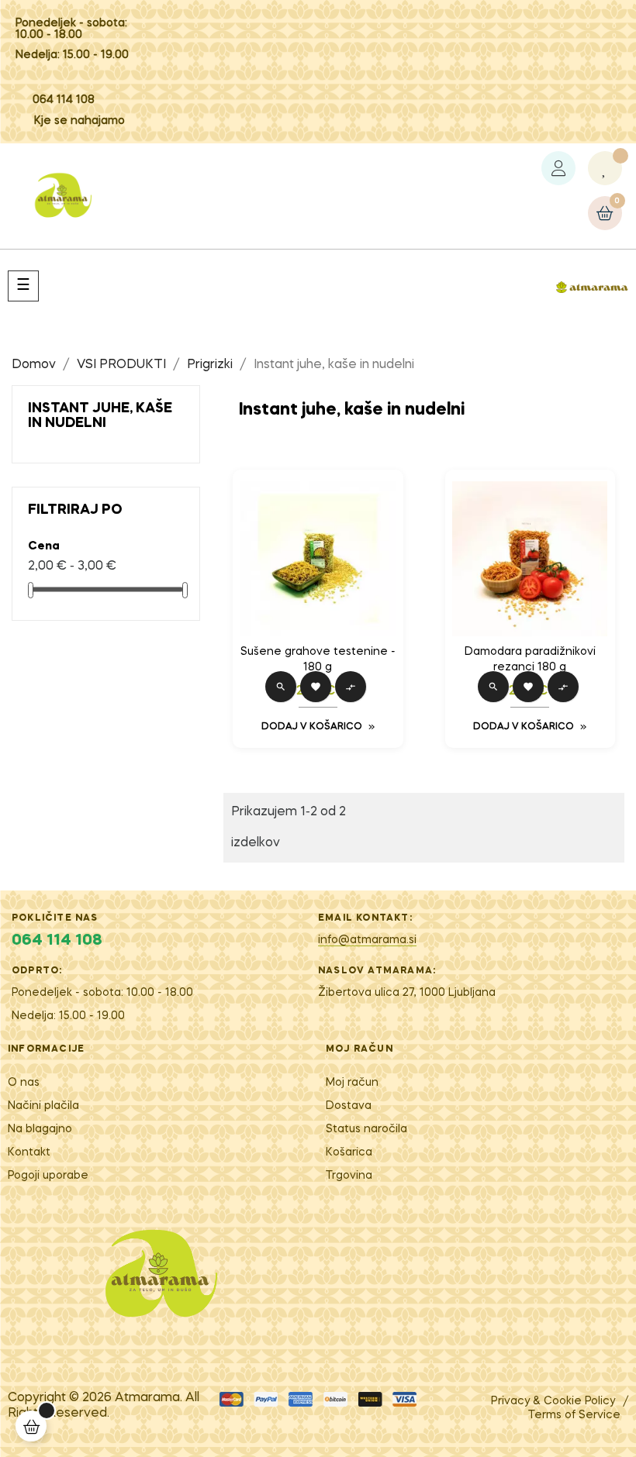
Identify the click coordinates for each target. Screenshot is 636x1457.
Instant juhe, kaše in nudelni (100, 416)
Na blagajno (40, 1129)
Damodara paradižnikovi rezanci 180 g (530, 659)
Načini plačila (43, 1105)
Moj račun (352, 1082)
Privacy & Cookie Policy (553, 1401)
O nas (24, 1082)
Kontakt (29, 1152)
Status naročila (366, 1129)
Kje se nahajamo (79, 120)
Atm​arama (147, 1398)
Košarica (349, 1152)
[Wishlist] (605, 168)
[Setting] (558, 168)
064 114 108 (64, 100)
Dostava (349, 1105)
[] (31, 1426)
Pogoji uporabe (48, 1175)
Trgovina (349, 1175)
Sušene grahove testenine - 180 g (318, 659)
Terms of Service (574, 1415)
